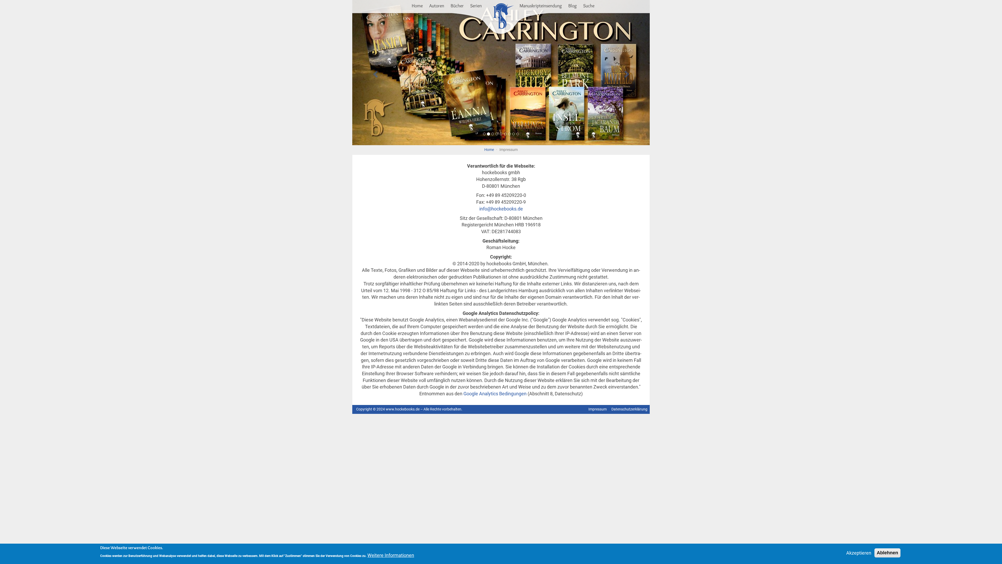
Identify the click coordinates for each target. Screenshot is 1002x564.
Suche (588, 6)
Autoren (436, 6)
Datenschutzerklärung (629, 409)
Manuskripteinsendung (541, 6)
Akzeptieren (858, 553)
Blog (572, 6)
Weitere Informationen (390, 555)
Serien (476, 6)
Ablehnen (887, 552)
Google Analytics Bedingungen (495, 393)
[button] (374, 72)
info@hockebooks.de (501, 209)
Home (417, 6)
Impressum (597, 409)
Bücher (457, 6)
